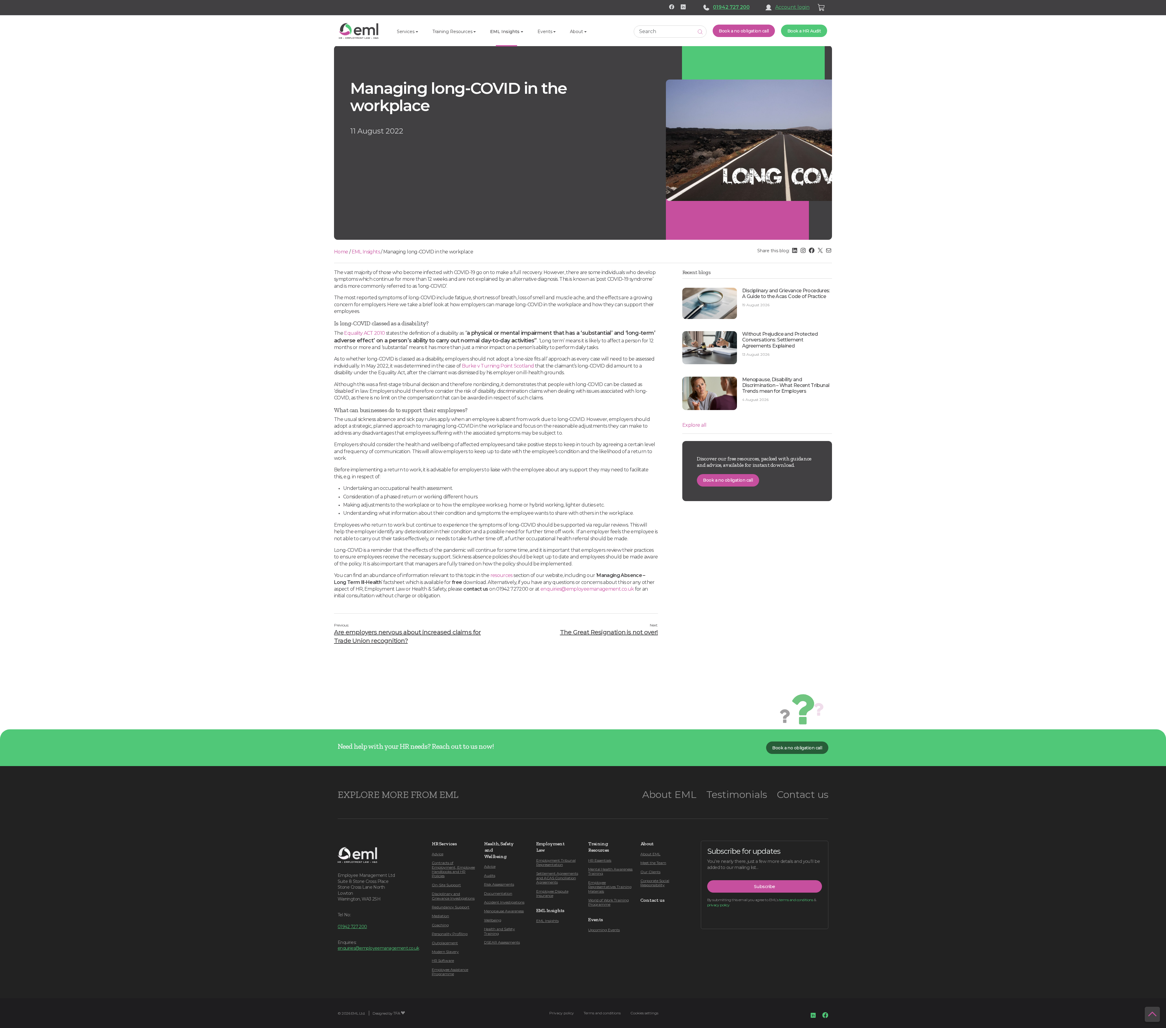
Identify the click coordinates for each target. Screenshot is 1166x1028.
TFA (396, 1013)
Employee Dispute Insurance (552, 893)
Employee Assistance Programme (450, 971)
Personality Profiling (450, 933)
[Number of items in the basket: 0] (821, 8)
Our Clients (650, 872)
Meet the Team (653, 862)
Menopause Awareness (504, 911)
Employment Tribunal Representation (556, 862)
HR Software (443, 960)
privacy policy (718, 905)
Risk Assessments (499, 884)
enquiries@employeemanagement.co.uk (587, 589)
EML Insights (366, 252)
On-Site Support (446, 885)
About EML (669, 794)
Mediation (440, 916)
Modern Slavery (445, 951)
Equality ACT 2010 (364, 333)
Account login (792, 7)
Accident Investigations (504, 902)
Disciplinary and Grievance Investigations (453, 895)
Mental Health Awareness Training (610, 871)
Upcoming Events (604, 930)
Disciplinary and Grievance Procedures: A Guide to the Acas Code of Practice (786, 293)
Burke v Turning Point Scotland (498, 366)
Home (341, 252)
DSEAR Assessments (502, 942)
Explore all (694, 425)
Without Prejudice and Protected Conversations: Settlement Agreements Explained (780, 339)
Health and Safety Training (499, 931)
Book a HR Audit (804, 31)
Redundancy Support (450, 907)
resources (501, 575)
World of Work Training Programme (608, 902)
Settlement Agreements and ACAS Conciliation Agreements (557, 877)
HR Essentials (599, 860)
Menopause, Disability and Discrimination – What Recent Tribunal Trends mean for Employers (785, 385)
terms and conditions (796, 899)
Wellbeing (492, 920)
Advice (437, 854)
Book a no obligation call (744, 31)
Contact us (802, 794)
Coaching (440, 925)
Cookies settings (644, 1013)
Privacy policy (561, 1013)
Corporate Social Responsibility (654, 882)
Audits (489, 875)
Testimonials (736, 794)
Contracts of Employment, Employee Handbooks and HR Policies (453, 869)
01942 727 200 (731, 7)
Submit (700, 31)
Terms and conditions (602, 1013)
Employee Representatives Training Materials (610, 887)
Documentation (498, 893)
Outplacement (445, 943)
